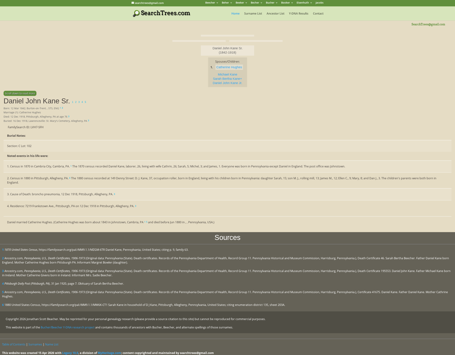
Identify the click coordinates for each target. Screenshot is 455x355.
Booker (285, 3)
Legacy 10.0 (70, 353)
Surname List (253, 13)
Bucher (270, 3)
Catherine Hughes (229, 67)
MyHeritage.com (109, 353)
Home (235, 13)
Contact (318, 13)
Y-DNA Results (298, 13)
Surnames (35, 344)
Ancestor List (275, 13)
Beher (225, 3)
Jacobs (319, 3)
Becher (255, 3)
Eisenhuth (303, 3)
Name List (51, 344)
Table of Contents (13, 344)
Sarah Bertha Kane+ (227, 79)
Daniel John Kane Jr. (227, 83)
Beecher (210, 3)
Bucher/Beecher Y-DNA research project (68, 327)
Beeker (240, 3)
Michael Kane (227, 74)
